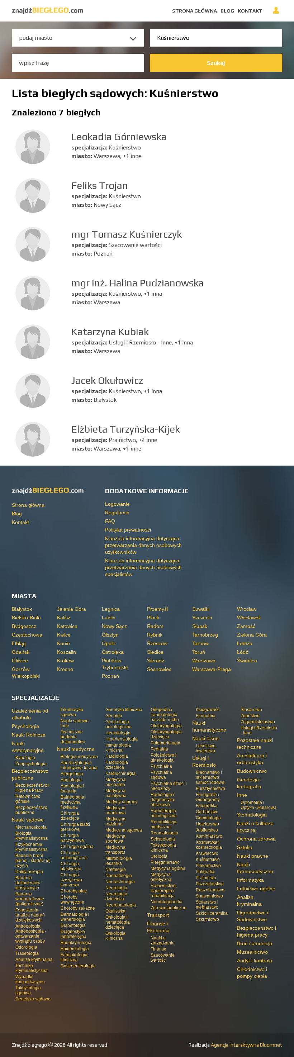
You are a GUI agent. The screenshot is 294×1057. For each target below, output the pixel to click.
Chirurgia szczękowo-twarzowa (72, 879)
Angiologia (71, 779)
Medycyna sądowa (123, 830)
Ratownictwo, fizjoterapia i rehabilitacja (164, 890)
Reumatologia (164, 832)
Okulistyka (115, 911)
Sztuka (244, 847)
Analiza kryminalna (34, 959)
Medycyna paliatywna (116, 793)
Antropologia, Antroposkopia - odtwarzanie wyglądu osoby (30, 934)
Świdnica (247, 660)
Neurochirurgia (120, 881)
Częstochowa (27, 635)
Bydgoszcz (24, 626)
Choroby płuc (74, 891)
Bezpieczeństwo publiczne (31, 810)
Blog (227, 11)
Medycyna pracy (121, 801)
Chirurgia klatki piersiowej (75, 827)
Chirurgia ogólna (77, 846)
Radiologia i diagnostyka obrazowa (162, 799)
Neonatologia (118, 875)
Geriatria (113, 715)
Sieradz (155, 660)
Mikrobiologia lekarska (118, 861)
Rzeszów (157, 643)
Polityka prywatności (128, 530)
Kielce (64, 635)
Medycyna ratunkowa (115, 810)
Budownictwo (252, 771)
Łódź (242, 652)
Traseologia (27, 953)
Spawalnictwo (209, 896)
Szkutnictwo (207, 919)
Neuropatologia (120, 905)
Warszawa (203, 660)
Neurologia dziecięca (116, 896)
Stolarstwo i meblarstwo (207, 905)
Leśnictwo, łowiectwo (206, 748)
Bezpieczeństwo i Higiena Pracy (32, 788)
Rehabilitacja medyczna (163, 824)
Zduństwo (250, 715)
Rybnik (154, 635)
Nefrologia (115, 869)
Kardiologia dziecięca (116, 765)
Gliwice (20, 660)
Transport (158, 915)
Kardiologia (116, 756)
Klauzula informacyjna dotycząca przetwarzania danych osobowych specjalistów (143, 567)
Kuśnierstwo (208, 859)
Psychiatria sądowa (161, 775)
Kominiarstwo (209, 836)
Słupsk (199, 626)
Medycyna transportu (115, 850)
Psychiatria (161, 766)
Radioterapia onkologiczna (164, 813)
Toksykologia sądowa (28, 990)
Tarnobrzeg (205, 635)
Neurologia (116, 887)
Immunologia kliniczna (118, 748)
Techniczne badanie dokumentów (73, 736)
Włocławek (249, 617)
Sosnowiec (159, 669)
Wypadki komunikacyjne (30, 979)
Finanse (158, 949)
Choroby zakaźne (78, 908)
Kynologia (25, 757)
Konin (63, 643)
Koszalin (66, 652)
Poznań (110, 676)
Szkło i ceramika (212, 913)
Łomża (244, 643)
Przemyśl (157, 609)
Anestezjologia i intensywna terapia (79, 765)
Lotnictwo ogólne (256, 888)
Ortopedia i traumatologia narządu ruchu (165, 714)
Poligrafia (205, 871)
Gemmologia (208, 817)
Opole (108, 643)
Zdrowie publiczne (168, 907)
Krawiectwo (207, 853)
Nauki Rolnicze (29, 735)
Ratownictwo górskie (28, 799)
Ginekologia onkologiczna (118, 724)
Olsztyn (110, 635)
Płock (153, 617)
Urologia (159, 856)
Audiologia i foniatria (72, 789)
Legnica (111, 609)
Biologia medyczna (79, 756)
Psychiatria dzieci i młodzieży (169, 786)
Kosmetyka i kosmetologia (209, 845)
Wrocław (246, 609)
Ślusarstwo (251, 709)
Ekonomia (205, 715)
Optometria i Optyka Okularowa (258, 805)
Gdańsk (20, 652)
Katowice (67, 626)
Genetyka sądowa (33, 998)
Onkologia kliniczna (115, 936)
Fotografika (207, 805)
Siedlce (155, 652)
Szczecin (202, 617)
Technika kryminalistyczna (31, 968)
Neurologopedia (166, 901)
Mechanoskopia (31, 827)
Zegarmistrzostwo (258, 721)
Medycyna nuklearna (115, 782)
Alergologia (72, 773)
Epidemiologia (75, 948)
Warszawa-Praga (211, 669)
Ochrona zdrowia (256, 839)
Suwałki (200, 609)
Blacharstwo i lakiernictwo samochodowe (210, 777)
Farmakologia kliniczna (74, 957)
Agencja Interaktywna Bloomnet (246, 1045)
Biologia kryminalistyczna (31, 836)
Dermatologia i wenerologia (75, 917)
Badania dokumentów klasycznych (28, 882)
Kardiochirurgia (120, 773)
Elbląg (19, 643)
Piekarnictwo (208, 865)
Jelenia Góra (71, 609)
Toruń (198, 652)
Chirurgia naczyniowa (72, 838)
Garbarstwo (207, 811)
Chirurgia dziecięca (70, 816)
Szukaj (216, 62)
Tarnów (200, 643)
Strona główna (194, 11)
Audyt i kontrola (254, 960)
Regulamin (117, 512)
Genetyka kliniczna (123, 709)
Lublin (108, 617)
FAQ (110, 521)
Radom (155, 626)
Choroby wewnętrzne (72, 900)
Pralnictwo (206, 877)
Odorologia (26, 947)
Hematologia (118, 732)
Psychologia (25, 726)
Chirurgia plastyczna (71, 866)
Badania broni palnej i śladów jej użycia (33, 860)
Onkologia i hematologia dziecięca (117, 922)
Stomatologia (252, 815)
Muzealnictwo (252, 952)
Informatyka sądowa (72, 712)
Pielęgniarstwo (165, 862)
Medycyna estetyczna (161, 877)
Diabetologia (73, 925)
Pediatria (159, 749)
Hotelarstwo (207, 824)
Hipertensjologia (121, 739)
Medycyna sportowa (115, 839)
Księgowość (207, 709)
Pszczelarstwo (210, 883)
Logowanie (276, 13)
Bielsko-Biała (26, 617)
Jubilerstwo (207, 830)
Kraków (65, 660)
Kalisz (63, 617)
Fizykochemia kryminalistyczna (31, 847)
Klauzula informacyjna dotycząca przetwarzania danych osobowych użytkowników (143, 545)
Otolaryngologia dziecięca (166, 734)
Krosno (65, 669)
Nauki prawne (252, 856)
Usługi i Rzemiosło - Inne (259, 730)
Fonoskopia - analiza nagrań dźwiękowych (30, 915)
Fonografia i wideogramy (208, 797)
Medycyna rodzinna (115, 821)
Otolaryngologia (166, 725)
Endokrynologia (76, 942)
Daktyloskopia (29, 871)
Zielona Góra (252, 635)
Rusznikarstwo (210, 889)
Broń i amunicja (254, 943)
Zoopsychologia (31, 763)
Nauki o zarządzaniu (163, 940)
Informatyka (250, 880)
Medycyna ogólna (168, 868)
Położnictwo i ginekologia (163, 758)
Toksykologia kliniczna (163, 848)
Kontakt (250, 11)
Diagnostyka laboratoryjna (73, 934)
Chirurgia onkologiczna (74, 855)
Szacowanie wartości (163, 958)
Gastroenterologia (78, 965)
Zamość (246, 626)
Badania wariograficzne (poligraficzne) (29, 898)
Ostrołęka (113, 652)
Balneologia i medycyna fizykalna (73, 802)
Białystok (22, 609)
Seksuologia (163, 839)
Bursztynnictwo (210, 788)
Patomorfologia (165, 743)
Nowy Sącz (114, 626)
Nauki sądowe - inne (76, 723)
